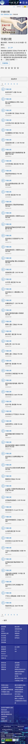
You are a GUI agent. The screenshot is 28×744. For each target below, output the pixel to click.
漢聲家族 (17, 633)
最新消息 (3, 647)
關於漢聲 (17, 626)
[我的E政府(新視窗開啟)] (3, 741)
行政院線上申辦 (19, 680)
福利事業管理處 (19, 696)
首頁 (2, 14)
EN (10, 2)
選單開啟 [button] (26, 2)
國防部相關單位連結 (20, 685)
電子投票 (3, 640)
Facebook (17, 2)
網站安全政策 (21, 726)
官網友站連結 (4, 685)
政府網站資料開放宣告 (7, 729)
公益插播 (17, 665)
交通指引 (17, 635)
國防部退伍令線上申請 (21, 678)
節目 (11, 14)
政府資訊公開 (4, 633)
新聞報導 (3, 649)
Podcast (3, 653)
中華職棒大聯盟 (5, 691)
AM (16, 651)
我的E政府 (4, 709)
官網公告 (3, 658)
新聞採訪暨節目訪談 (20, 669)
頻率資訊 (17, 638)
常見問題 (3, 638)
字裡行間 (15, 14)
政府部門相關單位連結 (7, 707)
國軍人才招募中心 (19, 698)
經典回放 (14, 2)
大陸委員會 (4, 716)
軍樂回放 (3, 669)
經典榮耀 (3, 626)
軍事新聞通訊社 (19, 691)
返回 (5, 620)
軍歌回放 (3, 667)
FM (15, 649)
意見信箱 (3, 635)
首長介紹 (17, 631)
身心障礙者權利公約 (6, 694)
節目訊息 (3, 651)
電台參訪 (17, 667)
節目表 (3, 629)
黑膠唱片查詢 (18, 673)
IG (23, 2)
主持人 (3, 631)
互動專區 (5, 63)
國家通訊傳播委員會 (6, 714)
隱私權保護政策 (7, 726)
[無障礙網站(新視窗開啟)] (8, 740)
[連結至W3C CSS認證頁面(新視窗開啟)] (15, 740)
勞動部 (3, 718)
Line (20, 2)
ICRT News (4, 656)
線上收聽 (12, 2)
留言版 (16, 676)
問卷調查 (3, 642)
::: (14, 7)
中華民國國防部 (19, 687)
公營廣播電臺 (4, 687)
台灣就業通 (4, 721)
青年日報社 (18, 694)
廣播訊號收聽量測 (19, 671)
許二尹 (10, 48)
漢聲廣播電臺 (2, 2)
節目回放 (3, 665)
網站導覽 (21, 729)
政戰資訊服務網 (19, 689)
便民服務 (17, 662)
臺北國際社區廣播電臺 (7, 689)
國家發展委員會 (5, 712)
